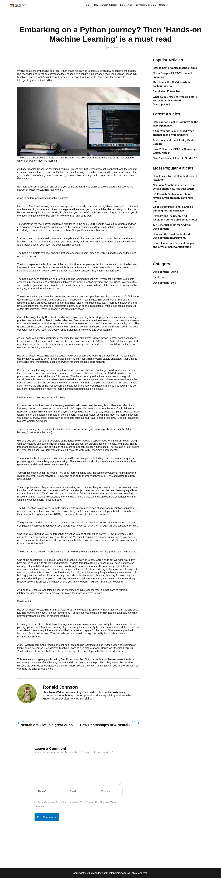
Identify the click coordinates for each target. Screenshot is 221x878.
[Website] (110, 791)
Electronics (126, 5)
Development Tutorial (105, 5)
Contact (163, 5)
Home (88, 5)
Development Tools (146, 5)
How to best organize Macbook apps (175, 67)
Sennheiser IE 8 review (166, 91)
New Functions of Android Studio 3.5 (175, 158)
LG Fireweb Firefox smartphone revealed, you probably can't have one (173, 198)
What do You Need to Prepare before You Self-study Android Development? (175, 100)
